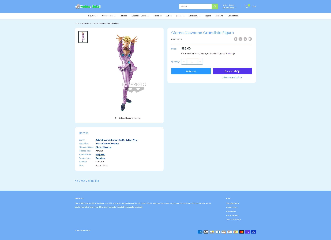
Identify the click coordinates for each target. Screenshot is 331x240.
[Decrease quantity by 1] (184, 61)
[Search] (215, 6)
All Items (219, 16)
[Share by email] (250, 39)
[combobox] (195, 6)
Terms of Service (233, 219)
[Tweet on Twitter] (245, 39)
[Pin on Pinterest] (240, 39)
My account (228, 8)
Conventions (233, 16)
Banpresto (176, 39)
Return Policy (232, 207)
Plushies (123, 16)
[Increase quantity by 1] (200, 61)
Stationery (193, 16)
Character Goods (139, 16)
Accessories (107, 16)
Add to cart (191, 71)
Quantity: (175, 62)
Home (156, 16)
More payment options (232, 77)
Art (167, 16)
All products (86, 23)
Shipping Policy (232, 203)
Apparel (208, 16)
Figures (91, 16)
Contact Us (231, 211)
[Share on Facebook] (235, 39)
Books (179, 16)
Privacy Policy (232, 215)
